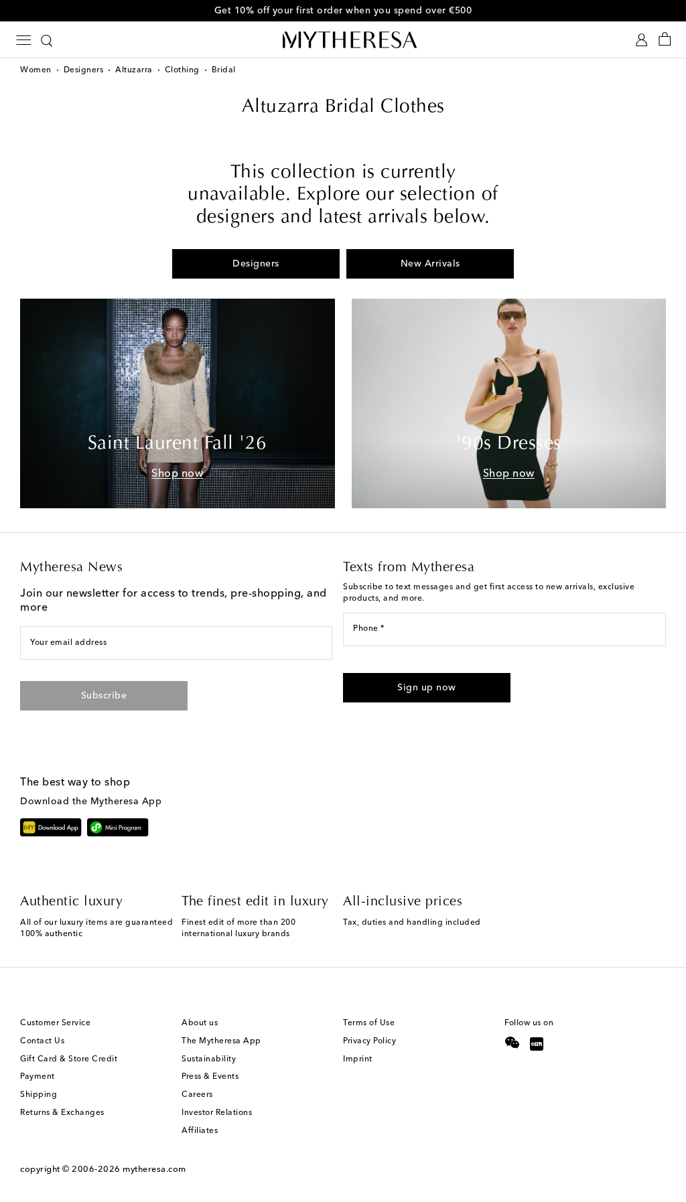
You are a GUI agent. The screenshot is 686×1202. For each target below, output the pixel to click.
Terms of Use (369, 1023)
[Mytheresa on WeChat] (512, 1042)
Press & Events (210, 1077)
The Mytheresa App (221, 1041)
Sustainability (209, 1059)
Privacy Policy (369, 1041)
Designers (84, 70)
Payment (37, 1077)
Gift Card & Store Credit (68, 1059)
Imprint (357, 1059)
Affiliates (200, 1131)
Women (36, 70)
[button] (426, 687)
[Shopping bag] (665, 40)
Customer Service (55, 1023)
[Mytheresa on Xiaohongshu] (536, 1045)
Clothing (182, 70)
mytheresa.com (154, 1169)
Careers (197, 1095)
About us (200, 1023)
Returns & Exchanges (62, 1113)
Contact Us (42, 1041)
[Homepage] (343, 39)
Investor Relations (217, 1113)
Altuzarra (134, 70)
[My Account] (641, 40)
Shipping (38, 1095)
